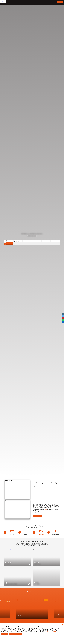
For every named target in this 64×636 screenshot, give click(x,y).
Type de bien (15, 240)
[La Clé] (3, 2)
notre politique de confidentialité (50, 631)
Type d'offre (6, 240)
